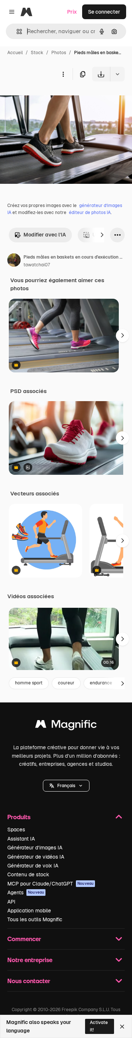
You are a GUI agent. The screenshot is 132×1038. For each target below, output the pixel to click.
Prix (72, 11)
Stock (37, 53)
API (11, 901)
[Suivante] (102, 235)
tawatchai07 (36, 265)
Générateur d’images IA (34, 847)
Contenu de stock (28, 874)
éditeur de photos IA (90, 212)
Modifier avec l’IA (44, 234)
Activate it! (99, 1026)
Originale (48, 98)
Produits (18, 817)
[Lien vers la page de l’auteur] (14, 261)
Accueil (15, 53)
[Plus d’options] (63, 74)
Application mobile (29, 910)
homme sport (29, 683)
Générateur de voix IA (32, 865)
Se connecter (104, 11)
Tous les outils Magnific (34, 919)
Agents (25, 892)
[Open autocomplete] (16, 31)
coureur (66, 683)
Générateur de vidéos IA (35, 856)
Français (66, 786)
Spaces (16, 829)
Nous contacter (28, 981)
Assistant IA (21, 838)
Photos (58, 53)
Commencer (24, 939)
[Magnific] (66, 726)
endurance (101, 683)
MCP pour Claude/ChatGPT (50, 883)
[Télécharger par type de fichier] (117, 74)
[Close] (122, 1026)
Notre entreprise (29, 960)
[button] (66, 786)
